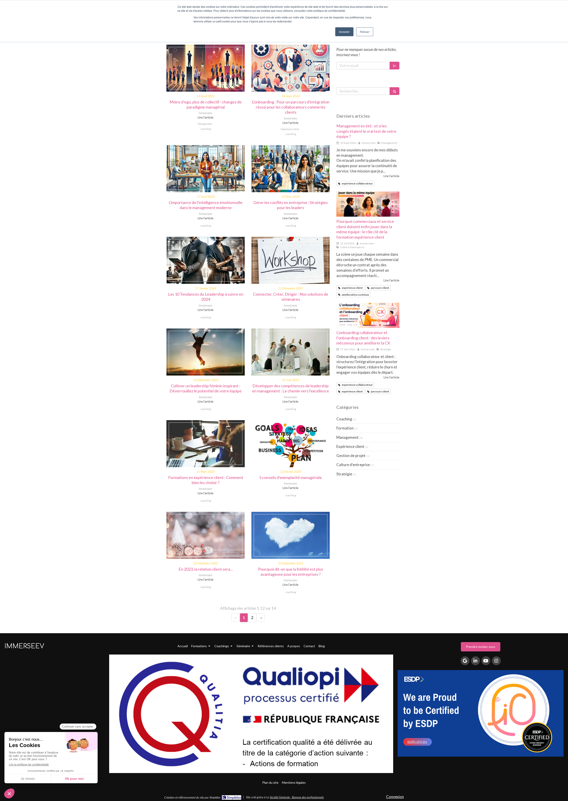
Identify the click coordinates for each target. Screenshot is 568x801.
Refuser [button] (364, 32)
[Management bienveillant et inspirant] (205, 168)
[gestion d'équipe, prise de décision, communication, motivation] (290, 352)
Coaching (344, 419)
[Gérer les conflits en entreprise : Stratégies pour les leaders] (290, 168)
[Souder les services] (367, 204)
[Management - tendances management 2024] (205, 260)
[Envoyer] (394, 65)
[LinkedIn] (475, 660)
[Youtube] (485, 660)
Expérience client (350, 446)
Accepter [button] (344, 32)
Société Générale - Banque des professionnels (297, 797)
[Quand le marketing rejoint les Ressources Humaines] (290, 68)
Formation (345, 428)
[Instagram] (496, 660)
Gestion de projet (350, 455)
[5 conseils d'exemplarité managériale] (290, 443)
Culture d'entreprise (353, 464)
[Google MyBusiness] (465, 660)
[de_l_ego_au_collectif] (205, 68)
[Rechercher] (394, 91)
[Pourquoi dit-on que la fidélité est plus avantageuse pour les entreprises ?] (290, 535)
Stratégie (344, 474)
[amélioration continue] (205, 443)
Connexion (395, 796)
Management (347, 437)
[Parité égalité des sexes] (205, 352)
